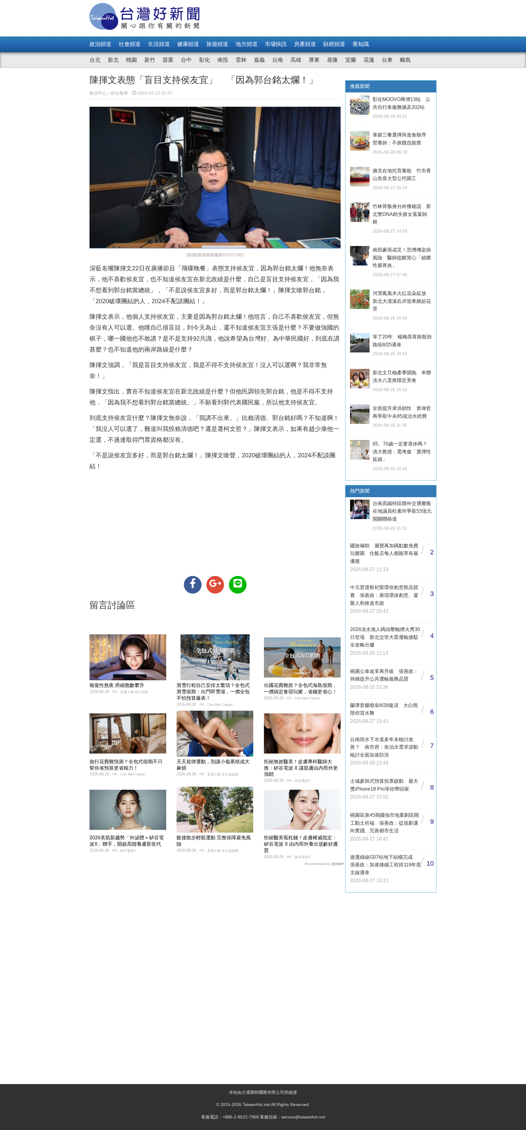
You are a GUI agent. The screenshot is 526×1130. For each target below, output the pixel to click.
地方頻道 (247, 44)
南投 (222, 60)
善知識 (360, 44)
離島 (405, 60)
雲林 (241, 60)
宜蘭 (350, 60)
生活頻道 (159, 44)
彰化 (204, 60)
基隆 (332, 60)
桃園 (131, 60)
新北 (113, 60)
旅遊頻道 (217, 44)
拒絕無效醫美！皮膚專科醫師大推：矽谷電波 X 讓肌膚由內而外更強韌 (301, 768)
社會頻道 (130, 44)
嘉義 (259, 60)
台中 (186, 60)
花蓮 (368, 60)
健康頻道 (188, 44)
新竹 (149, 60)
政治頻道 (100, 44)
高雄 (295, 60)
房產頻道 (305, 44)
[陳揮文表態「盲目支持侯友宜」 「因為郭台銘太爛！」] (193, 585)
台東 (387, 60)
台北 (94, 60)
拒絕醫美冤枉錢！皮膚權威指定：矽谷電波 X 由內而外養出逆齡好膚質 (301, 844)
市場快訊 (276, 44)
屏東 (314, 60)
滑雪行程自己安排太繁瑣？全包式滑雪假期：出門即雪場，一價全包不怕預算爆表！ (213, 692)
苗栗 (168, 60)
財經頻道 (334, 44)
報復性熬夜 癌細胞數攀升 (116, 685)
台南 (277, 60)
